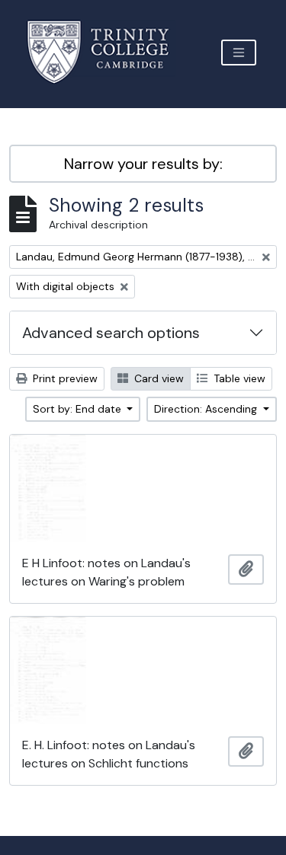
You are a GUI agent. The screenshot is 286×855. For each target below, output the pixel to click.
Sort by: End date (78, 409)
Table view (237, 378)
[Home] (107, 52)
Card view (157, 378)
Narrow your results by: (143, 164)
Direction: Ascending (207, 409)
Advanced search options (111, 333)
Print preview (64, 378)
